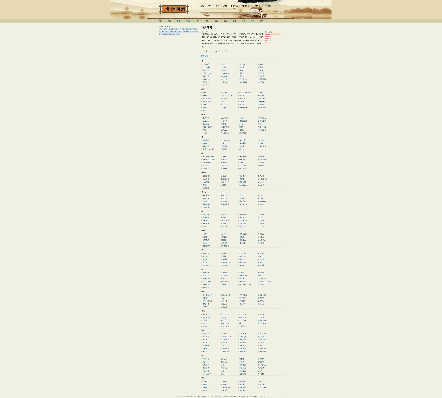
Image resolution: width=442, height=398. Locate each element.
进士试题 (206, 273)
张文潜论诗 (207, 176)
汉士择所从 (262, 240)
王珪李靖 (206, 240)
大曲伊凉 (224, 185)
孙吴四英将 (262, 201)
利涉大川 (206, 234)
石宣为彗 (242, 343)
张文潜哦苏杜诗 (208, 156)
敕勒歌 (241, 70)
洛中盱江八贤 (207, 301)
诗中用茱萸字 (263, 118)
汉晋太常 (224, 307)
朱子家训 (171, 34)
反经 (163, 31)
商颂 (259, 276)
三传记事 (206, 285)
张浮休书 (206, 118)
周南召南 (224, 149)
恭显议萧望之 (244, 234)
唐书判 (205, 256)
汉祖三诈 (224, 176)
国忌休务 (242, 279)
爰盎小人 (261, 253)
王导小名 (224, 301)
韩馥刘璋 (224, 195)
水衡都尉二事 (226, 262)
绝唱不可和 (225, 182)
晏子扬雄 (261, 198)
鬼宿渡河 (206, 121)
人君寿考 (242, 387)
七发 (222, 298)
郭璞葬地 (261, 67)
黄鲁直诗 (206, 70)
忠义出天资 (225, 340)
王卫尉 (260, 218)
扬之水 (260, 182)
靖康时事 (261, 224)
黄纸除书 (206, 82)
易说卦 (205, 104)
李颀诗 (241, 118)
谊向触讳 (261, 143)
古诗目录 (256, 6)
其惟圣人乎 (262, 101)
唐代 (207, 21)
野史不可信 (262, 127)
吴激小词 (206, 198)
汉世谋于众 (243, 204)
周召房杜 (224, 98)
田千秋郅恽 (207, 374)
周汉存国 (261, 243)
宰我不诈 (242, 352)
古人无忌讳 (225, 352)
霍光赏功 (206, 334)
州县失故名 (225, 326)
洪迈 (207, 31)
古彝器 (223, 256)
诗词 (209, 6)
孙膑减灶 (206, 207)
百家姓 (177, 29)
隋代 (198, 21)
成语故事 (217, 397)
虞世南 (205, 298)
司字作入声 (243, 79)
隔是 (204, 362)
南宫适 (223, 218)
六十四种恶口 (207, 67)
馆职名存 (206, 218)
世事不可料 (262, 159)
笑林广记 (188, 29)
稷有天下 (261, 221)
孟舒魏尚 (242, 365)
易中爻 (241, 149)
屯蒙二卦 (224, 143)
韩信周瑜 (261, 95)
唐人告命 (261, 285)
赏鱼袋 (241, 384)
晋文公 (241, 130)
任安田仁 (224, 156)
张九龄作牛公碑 (245, 285)
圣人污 (241, 104)
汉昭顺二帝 (262, 279)
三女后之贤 (207, 282)
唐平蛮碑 (242, 64)
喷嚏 (241, 127)
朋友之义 (224, 346)
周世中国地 (262, 98)
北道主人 (261, 298)
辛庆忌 (260, 346)
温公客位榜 (225, 118)
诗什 (222, 101)
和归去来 (242, 273)
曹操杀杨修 (207, 246)
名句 (217, 6)
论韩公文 (206, 390)
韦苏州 (241, 359)
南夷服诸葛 (262, 130)
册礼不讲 (261, 265)
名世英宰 (242, 304)
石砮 (259, 381)
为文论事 (206, 165)
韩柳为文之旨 (226, 295)
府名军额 (224, 121)
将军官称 (242, 298)
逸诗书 (205, 237)
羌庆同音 (206, 304)
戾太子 (223, 374)
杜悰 (241, 323)
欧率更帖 (206, 64)
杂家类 (166, 29)
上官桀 (260, 92)
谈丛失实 (242, 381)
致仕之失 (242, 259)
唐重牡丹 (206, 359)
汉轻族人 (261, 362)
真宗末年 (242, 390)
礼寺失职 (261, 256)
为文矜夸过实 (207, 127)
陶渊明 (205, 384)
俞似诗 (260, 195)
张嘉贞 (223, 285)
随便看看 (204, 397)
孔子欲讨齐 (262, 317)
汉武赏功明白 (207, 98)
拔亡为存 (242, 201)
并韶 (204, 226)
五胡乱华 (224, 343)
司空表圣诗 (225, 265)
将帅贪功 (206, 140)
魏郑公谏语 (262, 295)
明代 (252, 21)
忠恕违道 (261, 368)
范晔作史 (261, 156)
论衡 (191, 31)
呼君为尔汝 (243, 159)
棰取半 (223, 334)
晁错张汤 (261, 234)
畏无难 (223, 317)
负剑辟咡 (224, 107)
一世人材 (206, 224)
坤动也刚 (224, 76)
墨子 (167, 31)
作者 (233, 6)
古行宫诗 (261, 359)
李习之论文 (243, 295)
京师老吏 (206, 168)
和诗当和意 (243, 221)
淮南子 (180, 31)
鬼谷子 (171, 29)
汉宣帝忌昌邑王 (226, 95)
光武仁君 (206, 188)
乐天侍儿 (242, 76)
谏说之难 (206, 195)
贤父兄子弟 (225, 282)
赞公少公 (242, 67)
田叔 (222, 365)
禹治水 (223, 70)
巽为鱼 (241, 237)
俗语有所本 (207, 279)
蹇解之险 (261, 176)
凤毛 (241, 124)
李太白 (205, 276)
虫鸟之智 (224, 207)
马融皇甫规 (243, 121)
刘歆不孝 (242, 340)
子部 (160, 29)
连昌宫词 (224, 165)
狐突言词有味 (263, 320)
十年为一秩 (207, 79)
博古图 (241, 179)
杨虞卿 (205, 143)
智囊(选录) (173, 31)
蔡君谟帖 (242, 282)
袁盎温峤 (224, 253)
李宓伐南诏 (225, 133)
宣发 (204, 323)
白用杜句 (224, 82)
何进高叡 (224, 146)
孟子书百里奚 (207, 295)
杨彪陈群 (206, 253)
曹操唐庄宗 (225, 168)
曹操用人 (242, 240)
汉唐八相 (206, 92)
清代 (261, 21)
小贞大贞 (261, 226)
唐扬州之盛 (262, 349)
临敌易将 (206, 265)
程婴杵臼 (242, 262)
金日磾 (205, 95)
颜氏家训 (186, 31)
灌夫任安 (242, 374)
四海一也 (261, 273)
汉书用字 (242, 301)
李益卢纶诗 (262, 352)
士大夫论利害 (263, 179)
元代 (243, 21)
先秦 (160, 21)
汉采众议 (242, 371)
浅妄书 (260, 70)
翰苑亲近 (206, 124)
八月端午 (224, 67)
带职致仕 (206, 346)
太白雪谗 (224, 276)
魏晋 (178, 21)
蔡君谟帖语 (207, 162)
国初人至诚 (243, 107)
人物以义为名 (226, 387)
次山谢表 (261, 185)
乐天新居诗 (262, 79)
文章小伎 (206, 215)
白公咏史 (261, 76)
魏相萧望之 (262, 314)
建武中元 (206, 314)
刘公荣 (205, 243)
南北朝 (188, 21)
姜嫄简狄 (261, 301)
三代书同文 (243, 98)
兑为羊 (241, 198)
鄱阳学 (223, 279)
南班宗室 (261, 259)
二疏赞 (205, 133)
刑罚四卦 (224, 237)
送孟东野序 (225, 127)
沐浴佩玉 (224, 381)
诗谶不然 (261, 82)
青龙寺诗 (206, 85)
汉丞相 (241, 265)
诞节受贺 (224, 320)
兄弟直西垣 (243, 215)
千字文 (182, 29)
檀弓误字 (261, 304)
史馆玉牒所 (262, 107)
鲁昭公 (205, 326)
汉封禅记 (261, 140)
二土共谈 (242, 165)
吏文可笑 (242, 224)
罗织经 (177, 34)
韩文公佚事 (262, 387)
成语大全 (268, 6)
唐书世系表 (262, 323)
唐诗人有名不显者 (209, 159)
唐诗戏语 (206, 146)
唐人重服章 (243, 82)
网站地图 (233, 397)
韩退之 (205, 320)
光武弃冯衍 (225, 234)
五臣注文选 (207, 73)
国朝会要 (261, 204)
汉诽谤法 (242, 143)
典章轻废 (206, 288)
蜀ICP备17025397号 (259, 397)
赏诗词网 (179, 397)
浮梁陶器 (242, 133)
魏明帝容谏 (225, 204)
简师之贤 (242, 337)
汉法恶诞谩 (262, 340)
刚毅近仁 (242, 368)
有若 (241, 162)
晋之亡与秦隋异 (245, 92)
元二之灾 (224, 104)
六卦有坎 (224, 92)
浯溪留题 (261, 384)
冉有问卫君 (243, 276)
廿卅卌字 (261, 104)
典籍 (225, 6)
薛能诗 (205, 307)
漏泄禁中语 (207, 365)
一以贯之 (206, 201)
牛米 (259, 124)
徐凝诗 (205, 259)
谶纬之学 (224, 226)
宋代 (225, 21)
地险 (241, 73)
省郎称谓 (206, 262)
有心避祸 (242, 176)
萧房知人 (242, 195)
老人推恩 (261, 337)
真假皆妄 (242, 226)
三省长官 (261, 237)
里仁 (222, 371)
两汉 (169, 21)
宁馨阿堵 (224, 124)
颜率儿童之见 (207, 337)
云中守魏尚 (243, 168)
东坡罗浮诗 (207, 204)
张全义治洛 (225, 179)
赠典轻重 (242, 182)
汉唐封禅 (242, 140)
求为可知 (206, 371)
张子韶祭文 (262, 165)
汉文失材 (242, 334)
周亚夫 (241, 362)
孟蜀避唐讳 (262, 121)
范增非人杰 (225, 349)
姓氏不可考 (207, 317)
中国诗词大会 (244, 6)
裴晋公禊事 (225, 79)
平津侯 (241, 95)
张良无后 (224, 362)
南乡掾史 (242, 146)
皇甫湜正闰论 (226, 337)
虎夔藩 (223, 240)
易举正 (241, 101)
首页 (202, 6)
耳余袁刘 (242, 243)
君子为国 (224, 198)
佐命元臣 (224, 304)
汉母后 (260, 371)
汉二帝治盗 (225, 140)
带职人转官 (225, 314)
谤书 (204, 130)
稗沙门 (205, 110)
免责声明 (227, 397)
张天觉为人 (262, 162)
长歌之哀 (224, 359)
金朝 (234, 21)
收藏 (205, 51)
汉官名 (205, 343)
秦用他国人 (262, 365)
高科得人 (242, 346)
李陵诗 (205, 185)
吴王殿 (241, 218)
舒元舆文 (206, 182)
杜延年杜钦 (243, 156)
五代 (216, 21)
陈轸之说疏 (262, 334)
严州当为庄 (243, 326)
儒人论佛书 (225, 273)
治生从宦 (224, 390)
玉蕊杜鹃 (242, 256)
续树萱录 (261, 215)
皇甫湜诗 (206, 387)
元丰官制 (224, 243)
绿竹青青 (242, 317)
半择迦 (260, 64)
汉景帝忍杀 (262, 146)
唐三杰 (205, 340)
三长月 (223, 215)
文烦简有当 (225, 73)
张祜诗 (205, 352)
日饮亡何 (242, 253)
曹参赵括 (206, 368)
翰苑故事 (242, 349)
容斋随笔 (164, 34)
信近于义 (224, 368)
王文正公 (224, 130)
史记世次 (261, 73)
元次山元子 (243, 185)
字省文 (205, 107)
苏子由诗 (224, 159)
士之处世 (206, 179)
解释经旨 (206, 76)
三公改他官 (262, 343)
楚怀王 (205, 349)
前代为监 (206, 221)
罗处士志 (224, 64)
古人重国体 (225, 246)
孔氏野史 (224, 162)
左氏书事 (242, 320)
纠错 (222, 397)
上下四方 (242, 314)
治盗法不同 (225, 221)
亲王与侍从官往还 (264, 282)
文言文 (190, 397)
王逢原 (223, 224)
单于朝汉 (261, 374)
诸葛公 (205, 381)
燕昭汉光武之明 (208, 149)
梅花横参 (224, 259)
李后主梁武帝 (207, 101)
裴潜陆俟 (224, 201)
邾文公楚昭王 (226, 323)
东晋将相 (224, 384)
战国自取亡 (262, 262)
